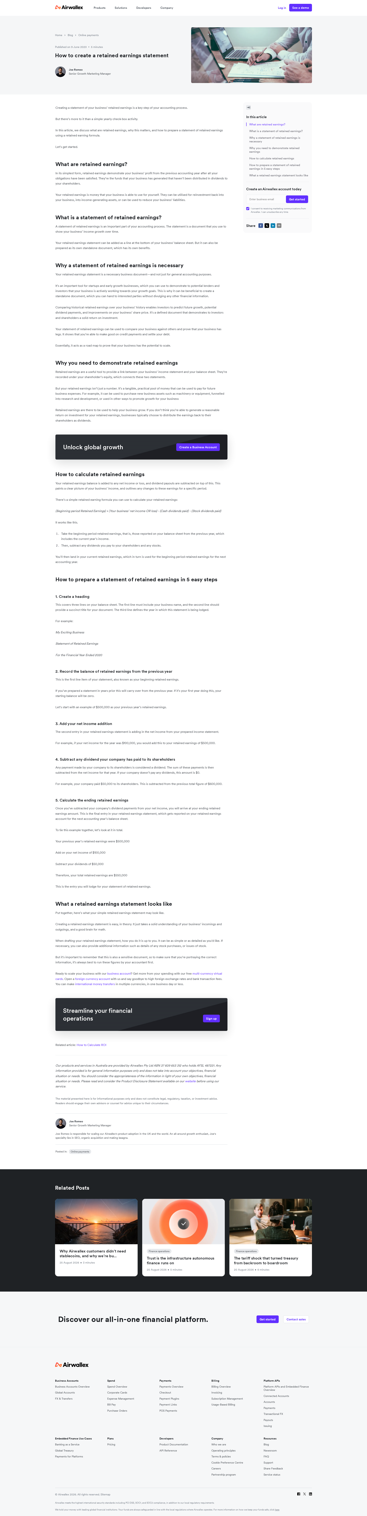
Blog (70, 35)
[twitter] (267, 225)
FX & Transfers (63, 1398)
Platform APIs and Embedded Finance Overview (286, 1388)
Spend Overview (117, 1386)
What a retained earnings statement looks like (278, 175)
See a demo (300, 8)
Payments (269, 1408)
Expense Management (120, 1398)
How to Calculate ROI (91, 1045)
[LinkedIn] (310, 1495)
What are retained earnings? (267, 124)
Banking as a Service (67, 1444)
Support (268, 1462)
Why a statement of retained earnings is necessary (274, 139)
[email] (279, 225)
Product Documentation (173, 1444)
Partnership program (223, 1474)
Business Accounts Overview (72, 1386)
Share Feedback (273, 1468)
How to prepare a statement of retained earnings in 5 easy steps (274, 166)
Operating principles (223, 1450)
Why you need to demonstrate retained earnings (274, 149)
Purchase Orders (117, 1410)
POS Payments (168, 1410)
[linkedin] (273, 225)
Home (58, 35)
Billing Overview (221, 1386)
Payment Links (168, 1404)
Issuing (268, 1426)
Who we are (218, 1444)
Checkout (165, 1392)
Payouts (268, 1420)
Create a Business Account (198, 447)
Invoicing (216, 1392)
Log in (282, 8)
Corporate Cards (117, 1392)
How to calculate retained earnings (271, 158)
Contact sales (296, 1319)
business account (119, 973)
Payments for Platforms (69, 1456)
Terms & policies (221, 1456)
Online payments (88, 35)
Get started (268, 1319)
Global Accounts (65, 1392)
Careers (216, 1468)
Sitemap (105, 1494)
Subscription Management (227, 1398)
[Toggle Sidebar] (248, 107)
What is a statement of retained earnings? (276, 131)
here (277, 1509)
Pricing (111, 1444)
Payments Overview (171, 1386)
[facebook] (260, 225)
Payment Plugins (169, 1398)
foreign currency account (92, 979)
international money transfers (95, 984)
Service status (272, 1474)
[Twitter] (304, 1495)
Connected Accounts (276, 1396)
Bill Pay (111, 1404)
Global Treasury (64, 1450)
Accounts (269, 1402)
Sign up (211, 1018)
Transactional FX (273, 1414)
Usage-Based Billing (223, 1404)
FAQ (266, 1456)
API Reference (168, 1450)
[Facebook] (298, 1495)
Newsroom (270, 1450)
